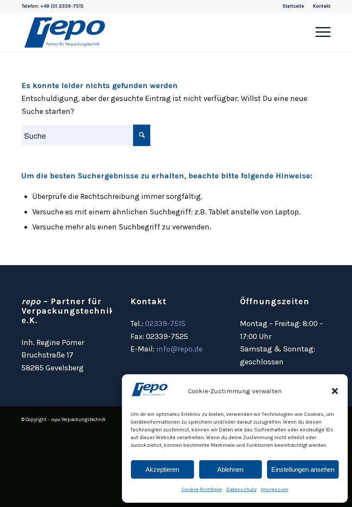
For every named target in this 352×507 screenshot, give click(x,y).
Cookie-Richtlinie (202, 489)
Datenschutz (241, 489)
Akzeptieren (162, 469)
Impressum (274, 489)
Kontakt (322, 6)
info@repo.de (179, 349)
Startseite (293, 6)
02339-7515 (165, 323)
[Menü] (319, 32)
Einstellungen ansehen (302, 469)
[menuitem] (293, 6)
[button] (335, 391)
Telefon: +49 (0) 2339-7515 (52, 6)
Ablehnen (230, 469)
